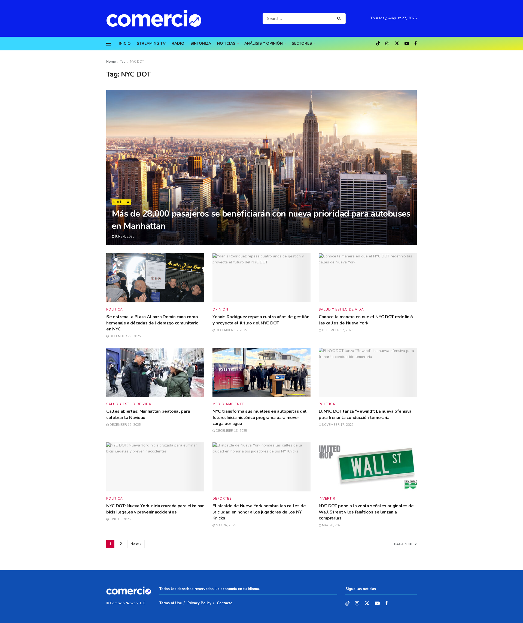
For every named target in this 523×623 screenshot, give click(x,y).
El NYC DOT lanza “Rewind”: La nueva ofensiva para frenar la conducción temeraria (365, 414)
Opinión (220, 309)
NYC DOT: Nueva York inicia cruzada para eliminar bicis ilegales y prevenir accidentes (155, 509)
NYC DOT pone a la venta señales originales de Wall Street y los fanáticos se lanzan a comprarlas (366, 512)
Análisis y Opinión (263, 43)
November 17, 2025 (337, 425)
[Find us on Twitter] (397, 44)
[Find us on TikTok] (378, 44)
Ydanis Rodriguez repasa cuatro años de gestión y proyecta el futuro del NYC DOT (260, 320)
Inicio (125, 43)
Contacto (224, 603)
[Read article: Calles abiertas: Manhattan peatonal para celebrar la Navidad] (155, 372)
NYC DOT (137, 61)
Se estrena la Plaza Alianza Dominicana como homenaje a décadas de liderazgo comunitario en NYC (152, 323)
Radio (178, 43)
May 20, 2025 (331, 525)
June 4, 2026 (124, 237)
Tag (123, 61)
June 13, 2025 (120, 519)
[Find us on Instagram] (387, 44)
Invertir (327, 498)
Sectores (302, 43)
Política (121, 202)
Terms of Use (170, 603)
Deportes (222, 498)
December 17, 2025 (337, 330)
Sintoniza (200, 43)
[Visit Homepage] (156, 18)
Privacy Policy (199, 603)
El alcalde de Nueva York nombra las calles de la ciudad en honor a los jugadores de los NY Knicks (259, 512)
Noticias (226, 43)
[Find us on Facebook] (415, 44)
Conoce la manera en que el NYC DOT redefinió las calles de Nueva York (366, 320)
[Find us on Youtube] (407, 44)
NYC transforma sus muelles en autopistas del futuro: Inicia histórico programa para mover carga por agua (259, 417)
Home (110, 61)
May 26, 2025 (225, 525)
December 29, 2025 (125, 336)
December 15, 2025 (125, 425)
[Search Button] (340, 18)
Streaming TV (151, 43)
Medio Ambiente (228, 404)
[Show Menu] (108, 43)
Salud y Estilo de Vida (341, 309)
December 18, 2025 (231, 330)
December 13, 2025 (231, 431)
